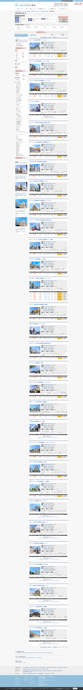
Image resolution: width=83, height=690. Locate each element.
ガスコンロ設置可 (19, 94)
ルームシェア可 (19, 95)
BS (17, 136)
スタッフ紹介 (26, 678)
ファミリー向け (19, 99)
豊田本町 (28, 27)
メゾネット (18, 103)
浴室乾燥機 (18, 122)
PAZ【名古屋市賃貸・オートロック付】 (38, 323)
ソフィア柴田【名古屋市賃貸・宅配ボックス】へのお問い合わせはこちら (48, 601)
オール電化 (18, 111)
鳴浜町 (51, 261)
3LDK (23, 56)
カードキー (18, 93)
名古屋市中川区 (35, 652)
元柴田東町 (52, 280)
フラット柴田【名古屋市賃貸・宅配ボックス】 (39, 522)
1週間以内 (24, 75)
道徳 (36, 27)
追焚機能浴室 (19, 121)
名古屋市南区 (47, 42)
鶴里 (21, 657)
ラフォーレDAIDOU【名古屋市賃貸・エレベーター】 (40, 80)
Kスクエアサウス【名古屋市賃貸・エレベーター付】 (40, 382)
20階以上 (18, 149)
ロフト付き (18, 102)
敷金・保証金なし (19, 43)
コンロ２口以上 (19, 116)
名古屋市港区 (40, 652)
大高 (48, 570)
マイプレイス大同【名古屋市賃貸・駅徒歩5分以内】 (40, 122)
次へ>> (64, 37)
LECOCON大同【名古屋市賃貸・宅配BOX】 (38, 161)
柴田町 (51, 183)
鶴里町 (47, 669)
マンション (22, 37)
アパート (17, 37)
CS (17, 135)
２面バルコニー (19, 113)
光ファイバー (19, 138)
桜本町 (19, 657)
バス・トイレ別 (19, 120)
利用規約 (16, 681)
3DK (17, 56)
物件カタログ (17, 684)
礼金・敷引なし (18, 44)
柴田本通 (51, 384)
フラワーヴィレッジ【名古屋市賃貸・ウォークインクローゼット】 (43, 442)
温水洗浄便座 (19, 123)
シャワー (18, 125)
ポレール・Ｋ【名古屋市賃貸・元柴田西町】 (38, 401)
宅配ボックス (19, 143)
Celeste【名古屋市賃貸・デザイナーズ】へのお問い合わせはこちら (48, 516)
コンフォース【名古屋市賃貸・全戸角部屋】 (38, 606)
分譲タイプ (18, 91)
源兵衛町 (51, 483)
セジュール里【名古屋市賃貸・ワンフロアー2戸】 (39, 61)
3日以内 (17, 75)
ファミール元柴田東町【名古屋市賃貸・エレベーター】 (40, 200)
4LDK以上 (18, 58)
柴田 (62, 27)
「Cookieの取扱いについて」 (60, 688)
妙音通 (32, 669)
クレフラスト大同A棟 (34, 101)
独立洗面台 (18, 126)
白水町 (51, 503)
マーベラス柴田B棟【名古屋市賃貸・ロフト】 (39, 543)
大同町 (54, 27)
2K (16, 54)
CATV (17, 137)
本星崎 (50, 369)
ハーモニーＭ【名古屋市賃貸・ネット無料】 (38, 627)
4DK (23, 57)
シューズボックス (19, 134)
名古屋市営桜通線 (26, 670)
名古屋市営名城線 (33, 670)
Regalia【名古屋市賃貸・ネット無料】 (37, 421)
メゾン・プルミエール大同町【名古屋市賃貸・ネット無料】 (41, 239)
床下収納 (18, 130)
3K (22, 55)
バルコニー (18, 105)
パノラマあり (18, 80)
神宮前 (19, 27)
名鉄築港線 (59, 670)
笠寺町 (44, 669)
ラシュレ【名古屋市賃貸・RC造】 (36, 362)
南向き (17, 152)
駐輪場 (17, 114)
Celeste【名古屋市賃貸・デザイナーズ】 (38, 500)
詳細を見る (59, 54)
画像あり (17, 79)
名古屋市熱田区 (29, 652)
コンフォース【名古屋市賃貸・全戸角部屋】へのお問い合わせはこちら (48, 622)
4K (16, 57)
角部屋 (17, 153)
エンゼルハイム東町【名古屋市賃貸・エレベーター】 (40, 278)
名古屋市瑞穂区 (24, 652)
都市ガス (18, 109)
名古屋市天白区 (50, 652)
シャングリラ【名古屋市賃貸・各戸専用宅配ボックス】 (40, 142)
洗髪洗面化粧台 (19, 124)
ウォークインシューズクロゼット (21, 133)
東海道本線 (45, 570)
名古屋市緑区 (45, 652)
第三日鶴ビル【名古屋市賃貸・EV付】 (22, 176)
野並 (35, 669)
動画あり (23, 79)
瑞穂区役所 (48, 673)
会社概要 (16, 678)
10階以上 (18, 148)
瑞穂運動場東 (41, 673)
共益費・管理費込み (19, 45)
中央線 (31, 671)
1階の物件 (18, 145)
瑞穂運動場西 (30, 673)
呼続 (29, 657)
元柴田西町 (52, 404)
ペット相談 (18, 83)
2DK (23, 54)
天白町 (51, 630)
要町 (50, 144)
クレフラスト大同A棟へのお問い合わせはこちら (48, 117)
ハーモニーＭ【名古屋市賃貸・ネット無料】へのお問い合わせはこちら (48, 643)
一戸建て (17, 38)
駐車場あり (18, 146)
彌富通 (24, 669)
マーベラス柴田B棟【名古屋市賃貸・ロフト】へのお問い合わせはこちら (48, 559)
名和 (18, 29)
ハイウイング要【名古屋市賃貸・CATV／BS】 (39, 564)
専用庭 (17, 104)
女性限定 (18, 90)
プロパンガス (19, 110)
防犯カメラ (18, 144)
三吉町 (51, 42)
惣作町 (40, 669)
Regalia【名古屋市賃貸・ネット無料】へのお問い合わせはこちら (48, 437)
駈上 (37, 669)
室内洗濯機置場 (19, 100)
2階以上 (18, 147)
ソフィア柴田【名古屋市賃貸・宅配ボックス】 (39, 585)
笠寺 (16, 657)
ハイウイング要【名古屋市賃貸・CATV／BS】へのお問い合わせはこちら (48, 580)
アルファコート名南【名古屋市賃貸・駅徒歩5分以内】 (40, 343)
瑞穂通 (29, 669)
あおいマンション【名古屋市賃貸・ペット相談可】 (40, 481)
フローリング (19, 101)
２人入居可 (18, 89)
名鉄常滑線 (45, 43)
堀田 (27, 673)
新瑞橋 (24, 673)
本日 (23, 74)
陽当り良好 (18, 84)
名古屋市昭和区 (18, 652)
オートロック (19, 141)
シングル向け (32, 681)
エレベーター (19, 112)
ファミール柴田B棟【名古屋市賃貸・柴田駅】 (39, 304)
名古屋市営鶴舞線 (54, 670)
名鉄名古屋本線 (45, 369)
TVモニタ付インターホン (21, 142)
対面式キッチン (19, 119)
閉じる (75, 688)
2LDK (17, 55)
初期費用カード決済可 (20, 155)
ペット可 (31, 678)
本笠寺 (26, 657)
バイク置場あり (19, 115)
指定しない (18, 74)
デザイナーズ (19, 85)
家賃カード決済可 (19, 154)
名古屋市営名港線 (26, 671)
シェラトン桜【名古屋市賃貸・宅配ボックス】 (23, 210)
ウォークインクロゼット (20, 131)
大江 (45, 27)
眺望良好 (18, 92)
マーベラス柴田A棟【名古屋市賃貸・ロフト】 (39, 181)
